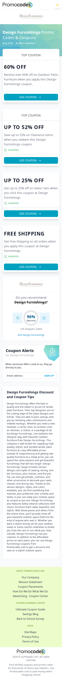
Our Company (30, 577)
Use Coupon (27, 97)
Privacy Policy (30, 637)
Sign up (49, 375)
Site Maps (30, 632)
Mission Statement (30, 582)
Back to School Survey (30, 619)
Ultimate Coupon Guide (30, 609)
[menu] (58, 5)
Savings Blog (30, 614)
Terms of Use (30, 641)
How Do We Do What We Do (30, 591)
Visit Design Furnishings (31, 334)
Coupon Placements (30, 587)
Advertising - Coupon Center (30, 596)
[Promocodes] (17, 5)
